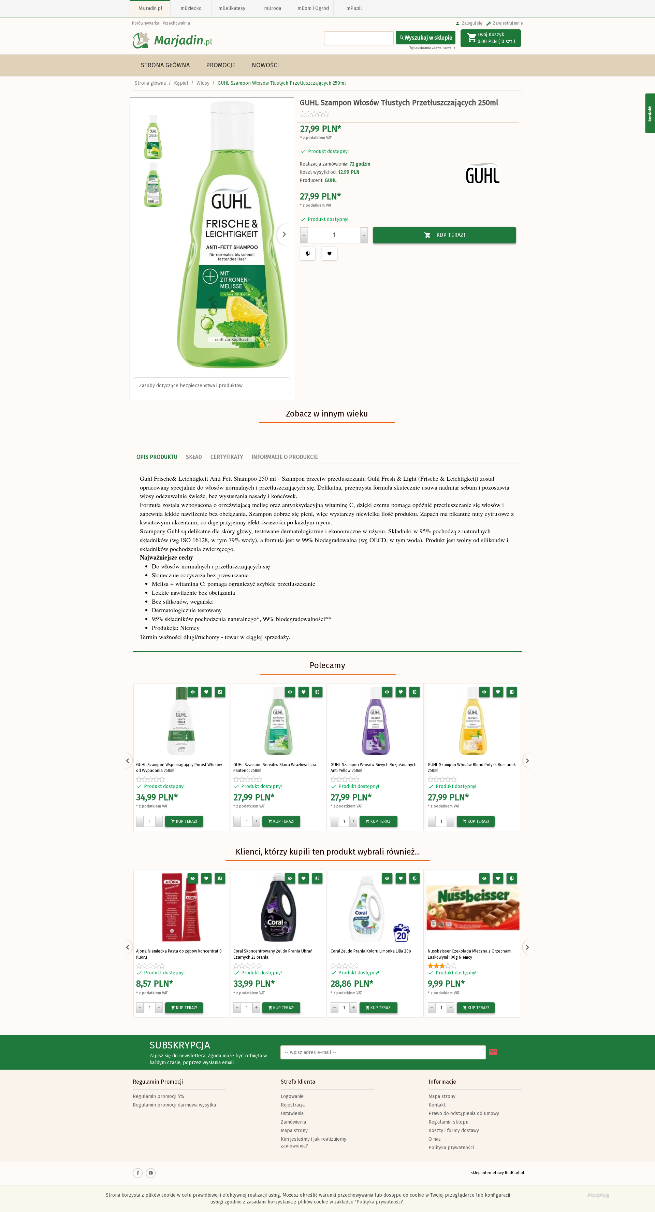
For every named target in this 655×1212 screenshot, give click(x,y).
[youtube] (151, 1173)
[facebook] (138, 1173)
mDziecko (191, 8)
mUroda (272, 8)
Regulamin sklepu (448, 1122)
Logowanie (292, 1096)
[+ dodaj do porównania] (220, 692)
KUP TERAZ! (450, 235)
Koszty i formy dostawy (453, 1130)
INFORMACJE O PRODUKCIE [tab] (284, 457)
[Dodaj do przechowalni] (206, 692)
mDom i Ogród (313, 8)
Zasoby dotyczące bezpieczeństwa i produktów (191, 386)
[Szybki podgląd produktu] (193, 692)
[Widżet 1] (650, 113)
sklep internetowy (487, 1172)
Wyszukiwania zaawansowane (432, 48)
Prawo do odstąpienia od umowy (463, 1113)
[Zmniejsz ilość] (304, 235)
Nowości (265, 65)
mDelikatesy (231, 8)
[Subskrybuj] (493, 1052)
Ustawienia (292, 1113)
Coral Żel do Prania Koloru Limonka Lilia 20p (371, 951)
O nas (434, 1139)
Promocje (220, 65)
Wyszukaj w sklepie (428, 37)
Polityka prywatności (451, 1148)
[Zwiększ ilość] (364, 235)
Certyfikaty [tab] (226, 457)
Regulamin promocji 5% (158, 1096)
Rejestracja (293, 1105)
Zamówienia (293, 1122)
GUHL (330, 180)
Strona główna (165, 65)
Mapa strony (294, 1130)
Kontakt (437, 1105)
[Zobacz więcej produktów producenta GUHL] (483, 173)
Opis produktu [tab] (156, 457)
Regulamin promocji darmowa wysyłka (174, 1105)
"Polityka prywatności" (379, 1202)
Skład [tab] (194, 457)
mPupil (354, 8)
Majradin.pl (150, 8)
